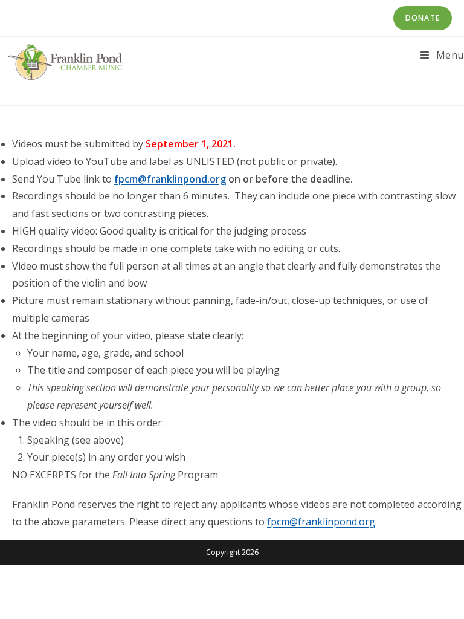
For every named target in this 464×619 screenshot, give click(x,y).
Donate (422, 18)
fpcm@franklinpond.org (170, 179)
